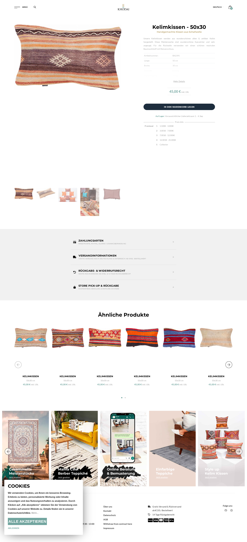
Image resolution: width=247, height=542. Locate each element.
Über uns (107, 506)
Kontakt (107, 511)
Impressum (108, 528)
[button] (218, 7)
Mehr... (34, 513)
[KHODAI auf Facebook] (226, 510)
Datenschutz (109, 515)
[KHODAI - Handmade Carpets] (123, 7)
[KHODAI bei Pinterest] (231, 510)
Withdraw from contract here (117, 524)
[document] (43, 507)
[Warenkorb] (229, 7)
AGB (105, 519)
